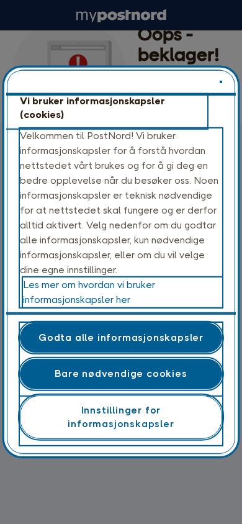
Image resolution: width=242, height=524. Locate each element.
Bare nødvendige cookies (121, 373)
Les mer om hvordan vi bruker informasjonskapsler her (89, 292)
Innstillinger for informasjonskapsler (121, 416)
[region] (121, 262)
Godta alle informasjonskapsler (121, 337)
